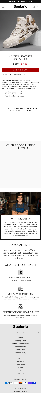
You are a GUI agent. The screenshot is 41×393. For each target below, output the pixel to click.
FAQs (20, 371)
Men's (20, 359)
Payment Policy (20, 353)
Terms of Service (21, 347)
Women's (20, 362)
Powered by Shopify (20, 391)
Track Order (20, 365)
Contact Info (20, 379)
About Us (20, 332)
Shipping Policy (20, 341)
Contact (20, 368)
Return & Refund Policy (20, 344)
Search (20, 338)
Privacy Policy (20, 350)
